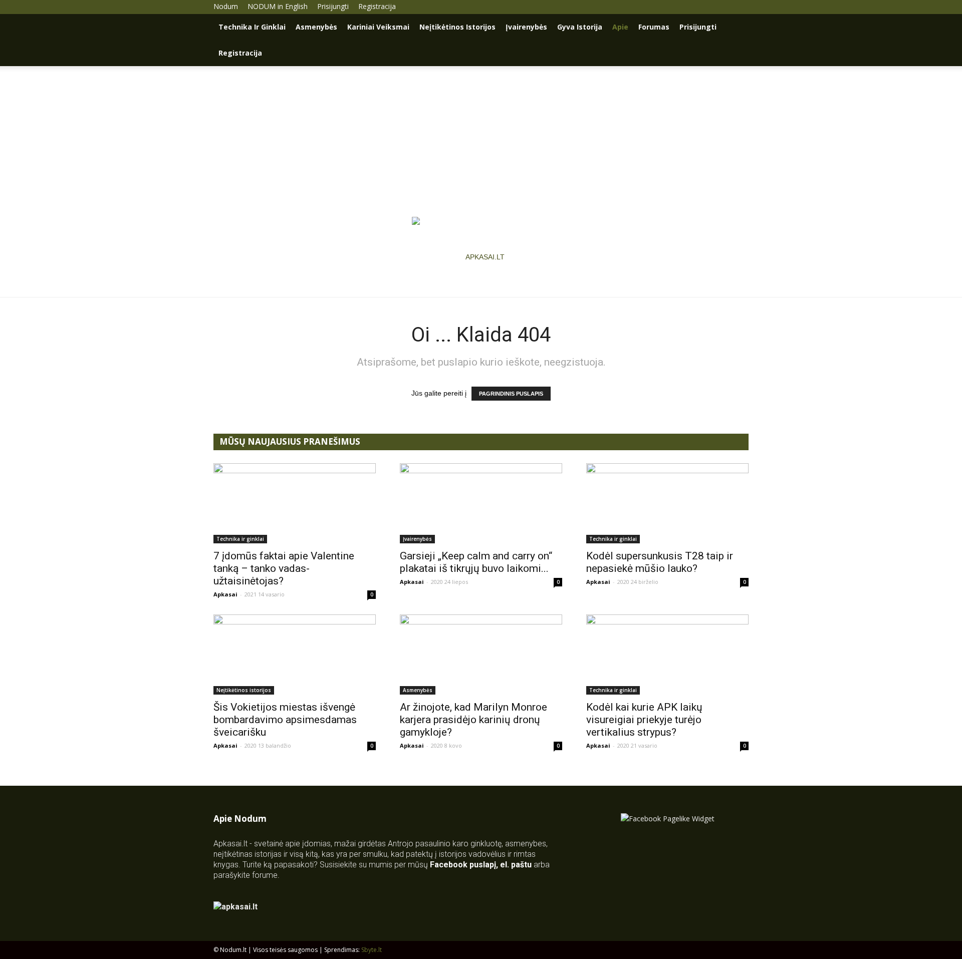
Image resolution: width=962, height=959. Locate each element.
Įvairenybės (526, 27)
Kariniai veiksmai (378, 27)
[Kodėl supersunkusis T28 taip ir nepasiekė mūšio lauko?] (667, 503)
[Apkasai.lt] (481, 257)
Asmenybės (316, 27)
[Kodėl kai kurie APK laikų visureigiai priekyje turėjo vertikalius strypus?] (667, 654)
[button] (737, 28)
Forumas (653, 27)
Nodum (225, 6)
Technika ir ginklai (252, 27)
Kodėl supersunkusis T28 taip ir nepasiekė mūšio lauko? (659, 562)
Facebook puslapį (463, 864)
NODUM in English (278, 6)
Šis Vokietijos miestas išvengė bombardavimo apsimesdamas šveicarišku (285, 719)
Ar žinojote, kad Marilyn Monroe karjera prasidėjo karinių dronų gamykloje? (473, 719)
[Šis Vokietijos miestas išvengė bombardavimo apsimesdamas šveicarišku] (294, 654)
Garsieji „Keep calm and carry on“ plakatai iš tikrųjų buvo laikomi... (476, 562)
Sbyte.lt (371, 949)
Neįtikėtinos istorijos (457, 27)
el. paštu (516, 864)
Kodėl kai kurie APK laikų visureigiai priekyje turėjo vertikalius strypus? (644, 719)
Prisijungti (333, 6)
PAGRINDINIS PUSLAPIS (511, 394)
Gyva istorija (579, 27)
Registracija (377, 6)
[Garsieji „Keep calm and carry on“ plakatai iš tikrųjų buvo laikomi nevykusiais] (481, 503)
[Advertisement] (481, 141)
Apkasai (225, 594)
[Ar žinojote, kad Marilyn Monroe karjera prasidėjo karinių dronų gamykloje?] (481, 654)
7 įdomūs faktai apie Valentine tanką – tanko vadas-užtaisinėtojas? (283, 568)
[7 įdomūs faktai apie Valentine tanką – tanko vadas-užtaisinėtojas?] (294, 503)
